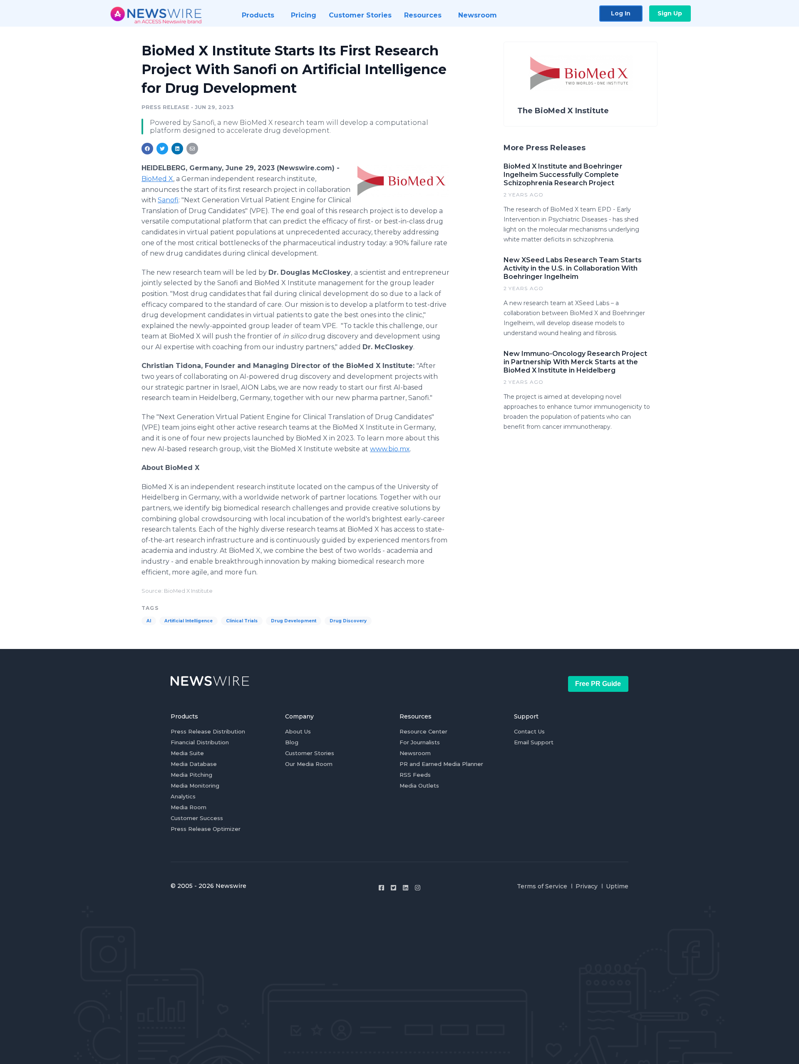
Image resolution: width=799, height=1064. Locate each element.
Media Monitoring (195, 785)
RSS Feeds (415, 774)
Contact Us (529, 731)
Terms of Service (542, 886)
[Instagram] (417, 888)
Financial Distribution (200, 742)
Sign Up (670, 13)
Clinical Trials (242, 621)
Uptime (617, 886)
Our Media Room (309, 764)
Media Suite (187, 753)
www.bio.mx (390, 449)
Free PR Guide (598, 683)
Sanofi (168, 200)
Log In (620, 13)
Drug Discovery (348, 621)
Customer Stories (309, 753)
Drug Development (293, 621)
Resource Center (423, 731)
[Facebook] (381, 888)
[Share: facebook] (147, 148)
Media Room (188, 807)
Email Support (533, 742)
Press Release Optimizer (206, 828)
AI (148, 621)
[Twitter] (393, 888)
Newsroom (415, 753)
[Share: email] (192, 148)
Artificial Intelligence (188, 621)
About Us (298, 731)
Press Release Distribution (208, 731)
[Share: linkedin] (177, 148)
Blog (291, 742)
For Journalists (420, 742)
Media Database (194, 764)
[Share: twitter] (162, 148)
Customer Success (197, 818)
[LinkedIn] (405, 888)
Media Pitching (191, 774)
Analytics (183, 796)
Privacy (587, 886)
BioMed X (157, 179)
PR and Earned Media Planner (441, 764)
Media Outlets (419, 785)
